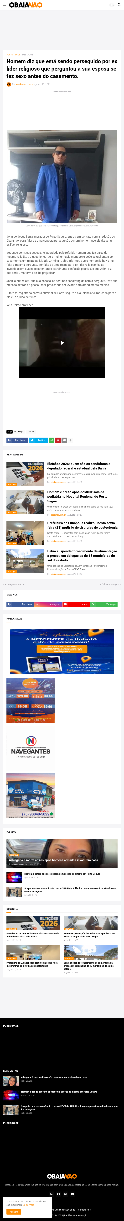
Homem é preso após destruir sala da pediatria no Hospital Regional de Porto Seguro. (77, 496)
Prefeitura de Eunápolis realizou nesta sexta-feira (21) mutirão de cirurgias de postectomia (82, 525)
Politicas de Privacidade (63, 1209)
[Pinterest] (58, 440)
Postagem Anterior (14, 584)
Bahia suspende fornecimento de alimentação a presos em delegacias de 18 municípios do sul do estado (82, 555)
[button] (4, 5)
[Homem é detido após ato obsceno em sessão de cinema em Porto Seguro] (14, 877)
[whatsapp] (51, 1194)
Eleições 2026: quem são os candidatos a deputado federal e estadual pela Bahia (78, 466)
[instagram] (65, 1194)
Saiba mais (28, 1205)
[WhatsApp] (51, 440)
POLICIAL (31, 432)
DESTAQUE (27, 55)
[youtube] (72, 1194)
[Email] (64, 440)
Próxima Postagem (109, 584)
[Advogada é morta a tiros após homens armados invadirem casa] (11, 1081)
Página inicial (13, 55)
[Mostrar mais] (70, 440)
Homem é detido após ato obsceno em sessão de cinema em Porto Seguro (62, 874)
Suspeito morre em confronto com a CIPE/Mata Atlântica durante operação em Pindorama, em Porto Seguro (70, 890)
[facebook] (58, 1194)
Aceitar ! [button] (14, 1212)
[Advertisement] (62, 30)
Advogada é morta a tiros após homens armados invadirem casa (54, 1077)
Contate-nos (84, 1209)
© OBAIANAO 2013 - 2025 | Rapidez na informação (62, 1215)
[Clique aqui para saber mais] (62, 998)
